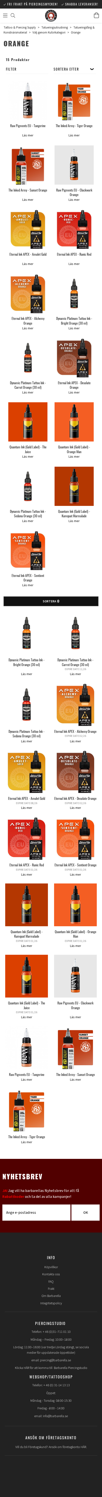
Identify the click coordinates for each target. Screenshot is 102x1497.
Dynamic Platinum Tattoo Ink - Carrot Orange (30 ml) (28, 385)
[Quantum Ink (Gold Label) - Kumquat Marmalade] (74, 486)
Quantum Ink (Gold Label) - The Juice (27, 449)
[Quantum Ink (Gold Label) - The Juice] (27, 421)
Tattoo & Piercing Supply (20, 27)
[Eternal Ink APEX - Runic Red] (74, 229)
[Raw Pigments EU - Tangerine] (27, 100)
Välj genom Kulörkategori (48, 32)
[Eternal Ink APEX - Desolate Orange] (74, 357)
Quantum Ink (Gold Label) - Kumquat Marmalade (74, 513)
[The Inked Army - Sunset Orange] (27, 165)
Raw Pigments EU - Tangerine (28, 125)
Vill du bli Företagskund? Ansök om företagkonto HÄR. (51, 1447)
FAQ (51, 1281)
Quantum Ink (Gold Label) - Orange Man (74, 449)
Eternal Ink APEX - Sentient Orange (28, 578)
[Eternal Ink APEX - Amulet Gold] (27, 229)
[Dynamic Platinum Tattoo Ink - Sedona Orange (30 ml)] (27, 486)
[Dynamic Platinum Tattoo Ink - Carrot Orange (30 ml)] (27, 357)
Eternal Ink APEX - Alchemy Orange (28, 321)
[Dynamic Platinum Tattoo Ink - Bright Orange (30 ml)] (74, 293)
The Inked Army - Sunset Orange (28, 189)
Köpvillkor (51, 1267)
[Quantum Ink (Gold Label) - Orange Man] (74, 421)
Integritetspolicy (51, 1303)
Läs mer (27, 135)
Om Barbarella (51, 1296)
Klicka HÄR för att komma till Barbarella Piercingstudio (51, 1368)
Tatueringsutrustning (54, 27)
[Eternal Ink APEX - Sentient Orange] (27, 550)
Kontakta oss (51, 1274)
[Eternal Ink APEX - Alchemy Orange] (27, 293)
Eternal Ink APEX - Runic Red (74, 254)
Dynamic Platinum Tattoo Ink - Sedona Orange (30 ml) (28, 513)
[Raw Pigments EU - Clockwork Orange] (74, 165)
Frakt (51, 1288)
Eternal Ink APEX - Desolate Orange (74, 385)
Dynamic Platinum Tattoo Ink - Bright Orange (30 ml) (74, 321)
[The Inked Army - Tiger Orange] (74, 100)
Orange (75, 32)
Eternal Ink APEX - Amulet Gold (27, 254)
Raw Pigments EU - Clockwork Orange (74, 192)
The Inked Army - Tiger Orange (74, 125)
